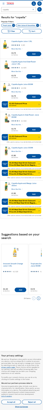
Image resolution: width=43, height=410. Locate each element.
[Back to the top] (22, 225)
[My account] (34, 3)
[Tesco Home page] (10, 4)
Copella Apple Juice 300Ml (22, 147)
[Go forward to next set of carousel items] (38, 298)
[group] (14, 269)
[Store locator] (39, 3)
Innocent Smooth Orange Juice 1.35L (13, 264)
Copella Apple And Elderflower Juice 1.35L (23, 62)
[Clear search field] (33, 9)
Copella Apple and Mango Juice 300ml (23, 184)
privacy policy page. (8, 367)
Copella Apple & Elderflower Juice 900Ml (25, 115)
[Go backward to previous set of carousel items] (34, 298)
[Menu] (3, 3)
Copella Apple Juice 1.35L (21, 41)
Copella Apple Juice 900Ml (22, 84)
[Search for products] (39, 9)
